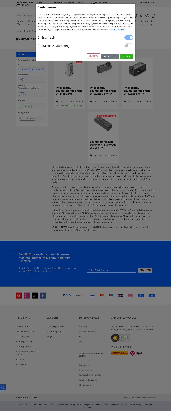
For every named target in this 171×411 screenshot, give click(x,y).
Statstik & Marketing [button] (55, 46)
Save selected (109, 56)
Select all (126, 56)
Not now (93, 56)
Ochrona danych (117, 29)
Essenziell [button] (48, 37)
